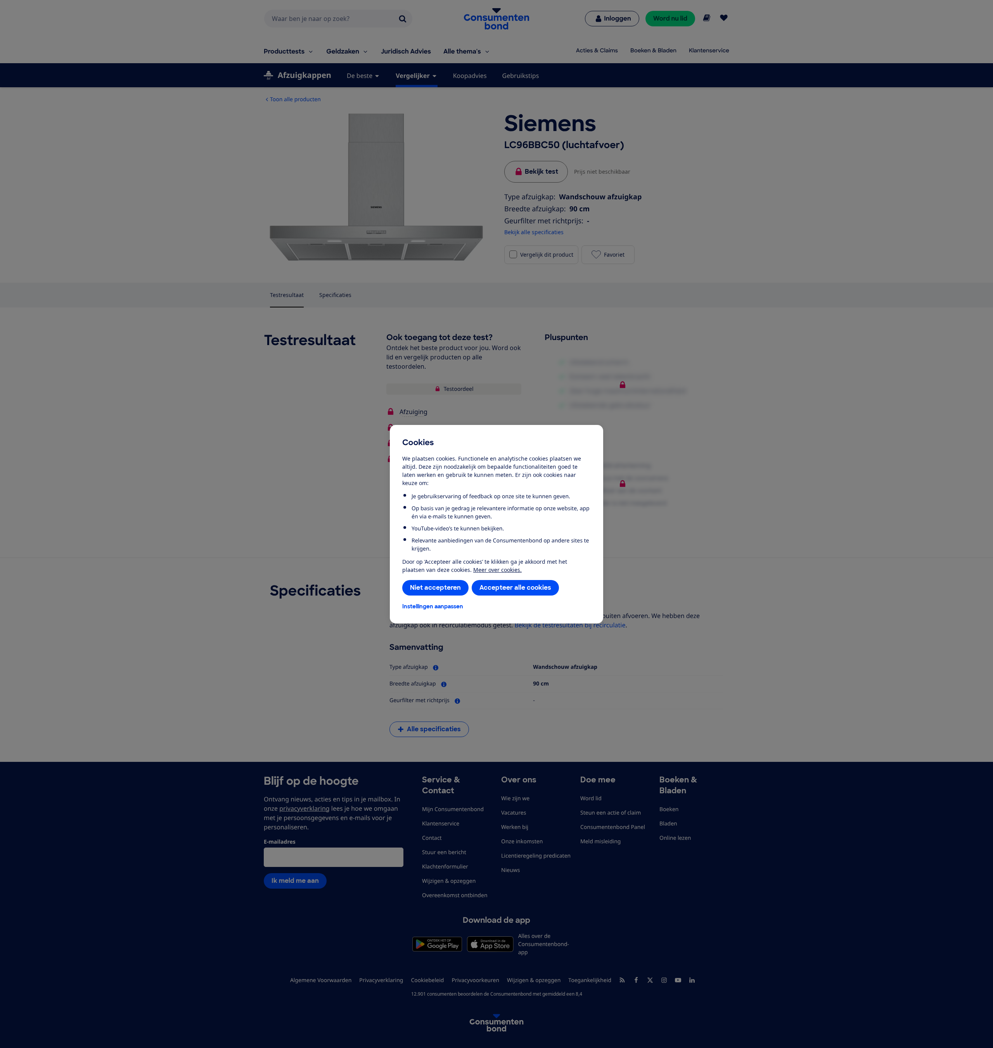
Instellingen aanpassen (432, 606)
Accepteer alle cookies (515, 588)
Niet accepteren (435, 588)
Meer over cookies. (497, 569)
